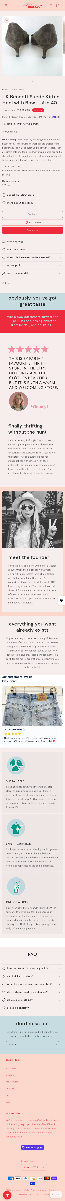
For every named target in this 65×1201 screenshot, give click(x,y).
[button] (6, 5)
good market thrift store (21, 1190)
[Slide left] (26, 81)
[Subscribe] (55, 1044)
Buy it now (32, 230)
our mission (11, 1068)
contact (9, 1095)
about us (10, 1088)
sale (8, 1102)
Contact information (41, 1194)
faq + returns (12, 1081)
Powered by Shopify (38, 1190)
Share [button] (8, 283)
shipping (10, 1074)
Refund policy (54, 1190)
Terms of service (25, 1194)
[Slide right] (39, 81)
